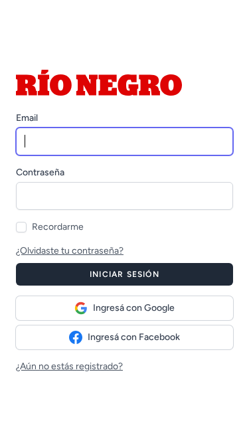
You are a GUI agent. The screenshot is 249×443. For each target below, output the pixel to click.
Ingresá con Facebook (134, 337)
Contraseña (40, 172)
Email (27, 118)
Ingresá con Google (134, 307)
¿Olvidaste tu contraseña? (70, 250)
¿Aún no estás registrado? (69, 366)
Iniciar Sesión (124, 274)
